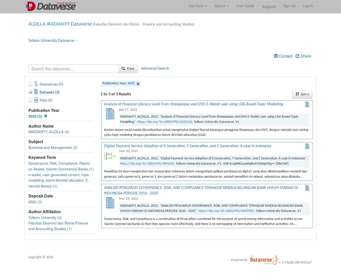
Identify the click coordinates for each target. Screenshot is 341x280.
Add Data (196, 6)
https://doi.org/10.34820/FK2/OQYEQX (164, 122)
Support (269, 6)
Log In (308, 6)
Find (130, 68)
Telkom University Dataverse (51, 41)
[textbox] (73, 68)
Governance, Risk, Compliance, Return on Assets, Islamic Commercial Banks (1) (61, 165)
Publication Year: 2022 (118, 83)
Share (305, 56)
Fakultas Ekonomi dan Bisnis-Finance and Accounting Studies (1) (58, 225)
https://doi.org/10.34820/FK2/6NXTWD (226, 211)
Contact (285, 56)
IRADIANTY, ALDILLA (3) (48, 131)
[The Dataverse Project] (264, 260)
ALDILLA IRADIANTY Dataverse (60, 24)
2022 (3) (35, 116)
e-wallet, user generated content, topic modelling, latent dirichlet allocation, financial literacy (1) (58, 180)
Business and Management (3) (52, 147)
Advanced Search (155, 69)
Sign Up (289, 6)
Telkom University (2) (45, 217)
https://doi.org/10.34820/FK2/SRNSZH (147, 164)
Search (220, 6)
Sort (303, 94)
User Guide (245, 6)
